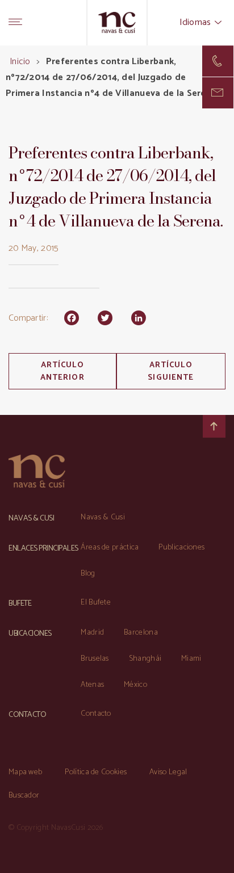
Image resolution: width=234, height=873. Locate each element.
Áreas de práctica (110, 547)
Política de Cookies (96, 772)
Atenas (92, 684)
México (135, 684)
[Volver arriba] (214, 426)
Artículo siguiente (171, 371)
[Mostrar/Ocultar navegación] (15, 23)
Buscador (24, 795)
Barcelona (141, 632)
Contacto (96, 713)
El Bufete (96, 602)
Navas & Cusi (103, 517)
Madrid (92, 632)
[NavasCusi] (117, 22)
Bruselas (94, 658)
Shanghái (145, 658)
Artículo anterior (62, 371)
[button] (217, 92)
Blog (88, 573)
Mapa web (25, 772)
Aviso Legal (168, 772)
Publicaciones (181, 547)
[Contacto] (217, 61)
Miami (191, 658)
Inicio (20, 61)
